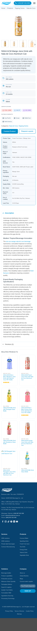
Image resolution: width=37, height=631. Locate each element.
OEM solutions (5, 538)
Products (10, 8)
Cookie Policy (29, 611)
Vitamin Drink (23, 552)
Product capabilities (6, 576)
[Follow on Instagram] (6, 522)
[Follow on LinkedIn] (14, 522)
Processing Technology (7, 598)
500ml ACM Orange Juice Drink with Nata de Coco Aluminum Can (27, 443)
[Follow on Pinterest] (11, 522)
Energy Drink (23, 549)
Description (9, 213)
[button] (34, 3)
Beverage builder (6, 573)
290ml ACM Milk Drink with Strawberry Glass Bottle (9, 442)
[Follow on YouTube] (17, 522)
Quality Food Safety (7, 590)
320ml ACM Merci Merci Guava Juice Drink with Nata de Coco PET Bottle (26, 410)
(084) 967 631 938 (11, 517)
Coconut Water (24, 538)
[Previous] (4, 25)
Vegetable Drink (24, 555)
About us (22, 573)
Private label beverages (8, 544)
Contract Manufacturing (8, 546)
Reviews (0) (9, 344)
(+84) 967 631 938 (18, 513)
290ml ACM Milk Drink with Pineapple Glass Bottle (9, 409)
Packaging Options (6, 584)
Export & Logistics (6, 587)
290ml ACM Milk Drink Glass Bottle (27, 470)
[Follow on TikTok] (8, 522)
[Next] (32, 25)
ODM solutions (5, 541)
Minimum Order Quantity (8, 581)
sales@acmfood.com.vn (12, 515)
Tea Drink (22, 546)
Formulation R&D (6, 593)
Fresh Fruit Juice (24, 544)
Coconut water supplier (26, 581)
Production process (6, 578)
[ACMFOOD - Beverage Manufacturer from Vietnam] (6, 3)
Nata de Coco (31, 8)
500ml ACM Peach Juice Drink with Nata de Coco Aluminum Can (27, 377)
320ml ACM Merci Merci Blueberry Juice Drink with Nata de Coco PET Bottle (9, 377)
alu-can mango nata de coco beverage (18, 241)
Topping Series (20, 8)
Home (3, 8)
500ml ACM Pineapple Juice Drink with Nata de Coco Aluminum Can (9, 472)
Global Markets (24, 576)
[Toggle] (3, 213)
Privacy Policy (9, 611)
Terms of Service (19, 611)
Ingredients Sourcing (7, 595)
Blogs (21, 578)
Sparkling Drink (24, 541)
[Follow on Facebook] (3, 522)
